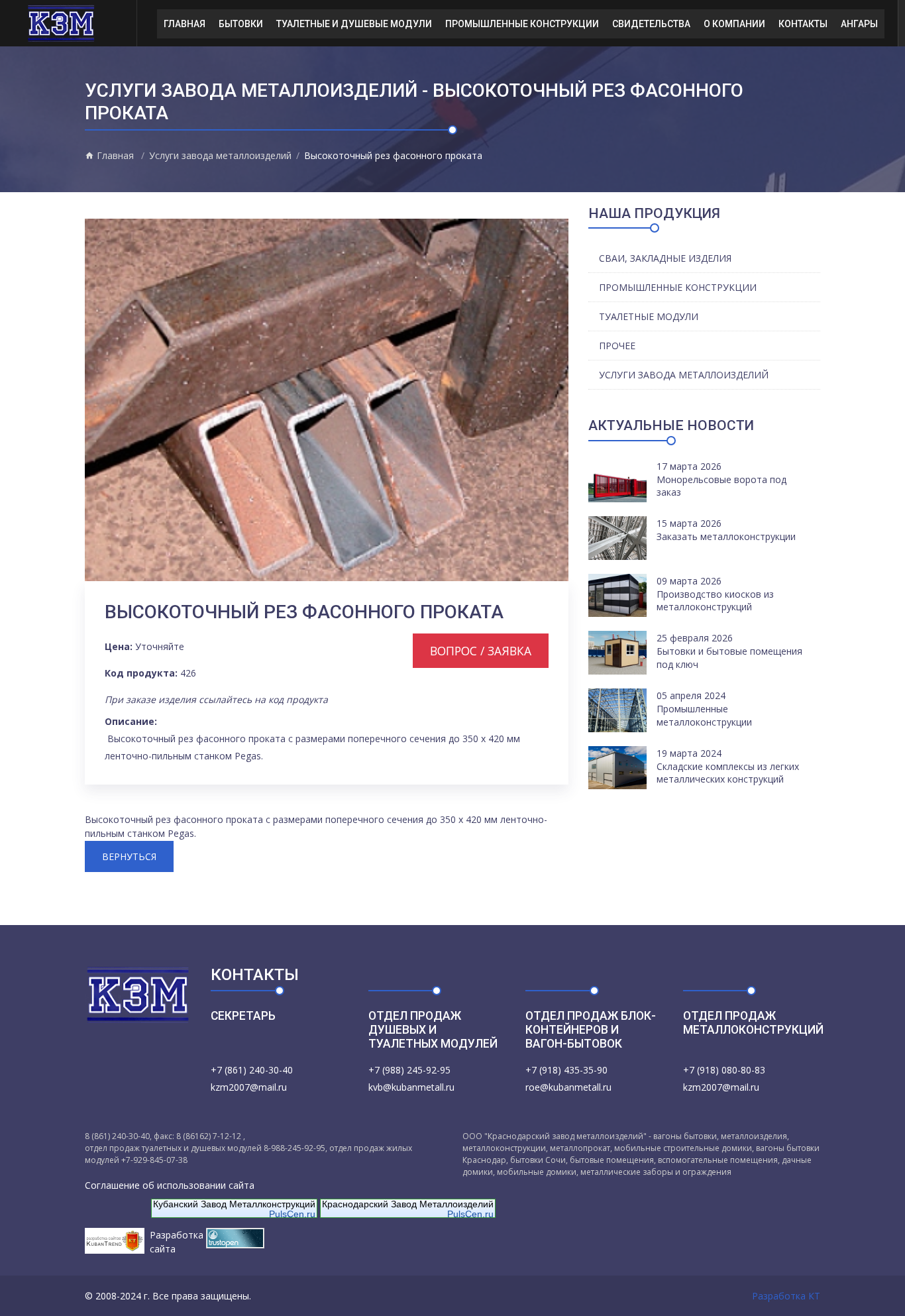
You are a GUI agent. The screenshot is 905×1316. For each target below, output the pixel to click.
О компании (734, 24)
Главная (184, 24)
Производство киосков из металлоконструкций (715, 601)
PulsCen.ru (292, 1214)
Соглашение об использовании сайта (169, 1185)
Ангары (859, 24)
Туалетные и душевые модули (354, 24)
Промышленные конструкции (522, 24)
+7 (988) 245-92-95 (409, 1070)
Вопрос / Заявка (480, 651)
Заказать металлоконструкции (726, 536)
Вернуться (129, 856)
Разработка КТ (786, 1295)
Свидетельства (651, 24)
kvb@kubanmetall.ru (411, 1087)
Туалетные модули (648, 316)
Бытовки (241, 24)
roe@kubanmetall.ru (568, 1087)
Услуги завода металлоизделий (220, 155)
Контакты (802, 24)
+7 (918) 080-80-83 (724, 1070)
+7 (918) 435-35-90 (566, 1070)
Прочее (617, 345)
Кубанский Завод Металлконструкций (234, 1204)
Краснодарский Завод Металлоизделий (408, 1204)
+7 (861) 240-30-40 (252, 1070)
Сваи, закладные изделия (665, 258)
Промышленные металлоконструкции (704, 715)
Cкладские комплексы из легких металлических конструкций (728, 773)
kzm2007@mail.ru (249, 1087)
